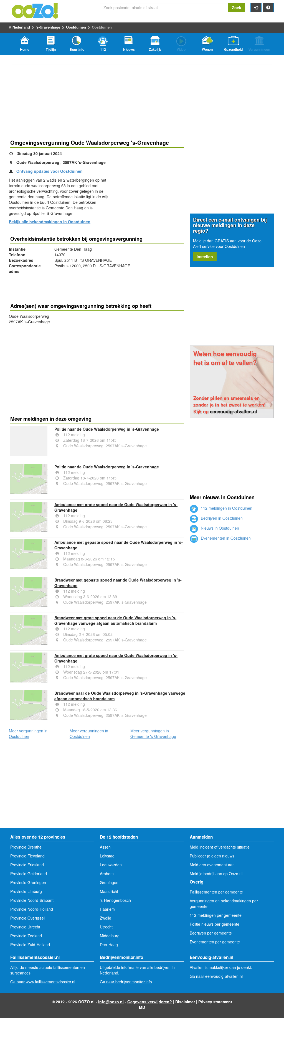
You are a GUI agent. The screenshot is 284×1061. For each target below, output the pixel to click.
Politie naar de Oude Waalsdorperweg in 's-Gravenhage (106, 429)
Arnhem (107, 873)
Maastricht (109, 891)
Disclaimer (185, 1001)
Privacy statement (215, 1001)
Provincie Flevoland (27, 856)
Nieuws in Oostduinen (219, 528)
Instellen (205, 256)
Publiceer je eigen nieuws (212, 856)
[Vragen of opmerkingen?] (268, 7)
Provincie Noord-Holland (31, 909)
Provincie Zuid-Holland (30, 944)
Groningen (109, 882)
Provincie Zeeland (26, 935)
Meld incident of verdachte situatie (220, 847)
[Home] (35, 10)
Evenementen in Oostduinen (225, 538)
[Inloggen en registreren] (256, 7)
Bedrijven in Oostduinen (221, 518)
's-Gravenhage (48, 27)
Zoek (236, 7)
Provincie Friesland (27, 864)
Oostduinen (76, 27)
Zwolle (105, 918)
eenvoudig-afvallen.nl (233, 411)
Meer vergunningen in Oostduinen (28, 733)
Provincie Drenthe (26, 847)
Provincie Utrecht (25, 927)
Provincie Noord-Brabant (32, 900)
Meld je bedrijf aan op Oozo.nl (216, 873)
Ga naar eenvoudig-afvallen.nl (216, 976)
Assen (105, 847)
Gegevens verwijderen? (149, 1001)
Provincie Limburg (26, 891)
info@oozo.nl (111, 1001)
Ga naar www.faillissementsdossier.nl (42, 981)
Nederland (21, 27)
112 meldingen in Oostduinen (226, 508)
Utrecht (106, 927)
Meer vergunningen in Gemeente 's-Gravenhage (153, 733)
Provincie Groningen (28, 882)
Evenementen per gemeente (215, 942)
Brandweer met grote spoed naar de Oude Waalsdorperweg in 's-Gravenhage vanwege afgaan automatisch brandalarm (115, 620)
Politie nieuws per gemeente (214, 924)
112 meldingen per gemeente (216, 915)
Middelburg (110, 935)
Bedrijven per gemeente (211, 933)
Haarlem (107, 909)
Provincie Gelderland (28, 873)
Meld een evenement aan (212, 864)
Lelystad (107, 856)
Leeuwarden (111, 864)
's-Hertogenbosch (115, 900)
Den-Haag (109, 944)
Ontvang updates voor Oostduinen (49, 171)
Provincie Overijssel (27, 918)
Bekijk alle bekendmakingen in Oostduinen (49, 221)
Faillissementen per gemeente (216, 892)
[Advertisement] (97, 369)
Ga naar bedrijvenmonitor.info (126, 981)
